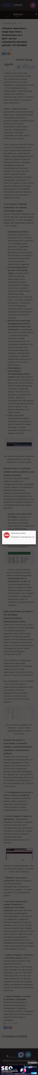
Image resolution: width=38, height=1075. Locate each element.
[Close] (36, 531)
